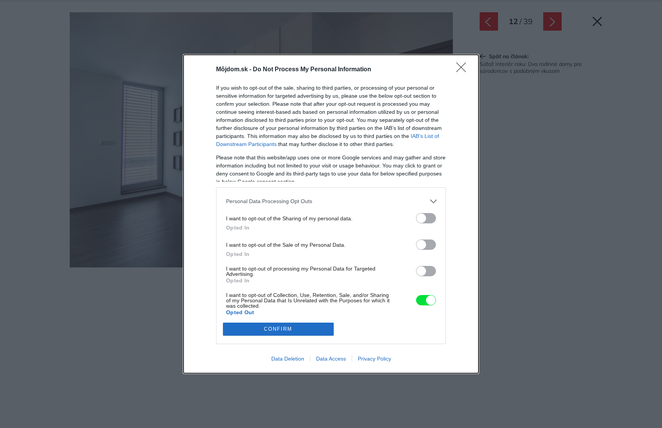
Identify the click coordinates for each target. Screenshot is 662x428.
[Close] (463, 69)
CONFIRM (278, 329)
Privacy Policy (374, 359)
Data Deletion (287, 359)
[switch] (426, 218)
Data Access (331, 359)
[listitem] (331, 201)
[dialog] (331, 214)
